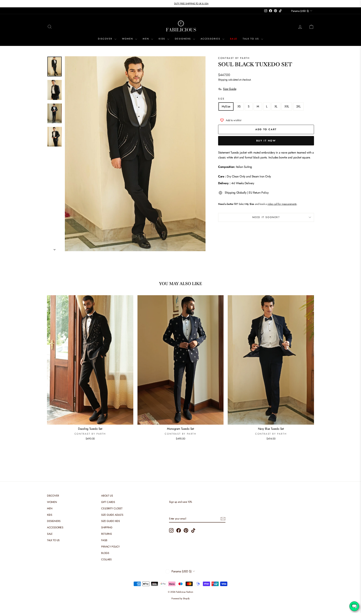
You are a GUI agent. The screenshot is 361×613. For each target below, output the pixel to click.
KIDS (162, 38)
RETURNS (106, 534)
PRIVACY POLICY (110, 546)
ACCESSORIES (211, 38)
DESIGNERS (183, 38)
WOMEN (128, 38)
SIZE (221, 98)
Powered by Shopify (180, 598)
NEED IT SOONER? (266, 217)
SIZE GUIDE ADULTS (112, 515)
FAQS (104, 540)
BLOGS (105, 553)
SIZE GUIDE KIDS (110, 521)
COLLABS (106, 559)
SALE (233, 38)
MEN (146, 38)
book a (278, 204)
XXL (286, 106)
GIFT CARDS (108, 502)
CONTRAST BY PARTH (234, 58)
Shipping (223, 79)
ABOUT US (107, 495)
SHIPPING (106, 527)
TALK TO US (251, 38)
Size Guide (229, 89)
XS (239, 106)
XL (276, 106)
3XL (298, 106)
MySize (226, 106)
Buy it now (266, 140)
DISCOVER (106, 38)
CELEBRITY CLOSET (112, 508)
